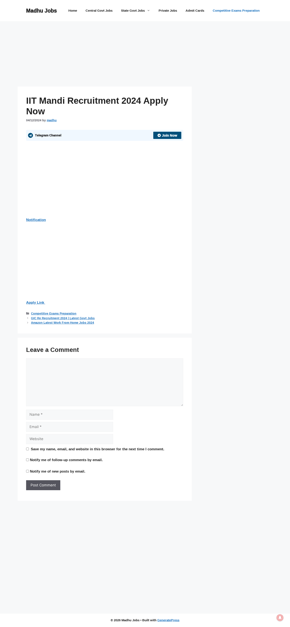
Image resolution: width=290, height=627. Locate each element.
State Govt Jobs (133, 10)
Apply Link (35, 302)
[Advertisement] (105, 55)
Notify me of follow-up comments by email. (66, 459)
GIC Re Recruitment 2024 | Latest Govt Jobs (63, 318)
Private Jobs (168, 10)
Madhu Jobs (41, 10)
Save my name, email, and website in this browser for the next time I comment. (97, 449)
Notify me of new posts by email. (57, 471)
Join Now (169, 135)
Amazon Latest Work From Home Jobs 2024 (62, 322)
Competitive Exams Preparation (236, 10)
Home (72, 10)
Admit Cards (195, 10)
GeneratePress (168, 620)
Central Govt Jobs (99, 10)
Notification (36, 219)
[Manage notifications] (280, 617)
